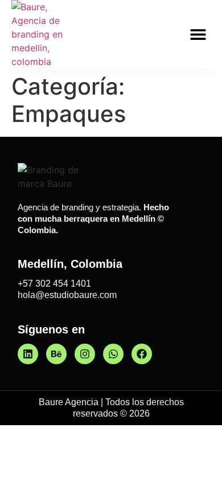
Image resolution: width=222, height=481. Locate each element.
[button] (198, 34)
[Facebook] (141, 354)
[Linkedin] (28, 354)
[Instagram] (85, 354)
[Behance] (56, 354)
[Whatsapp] (113, 354)
